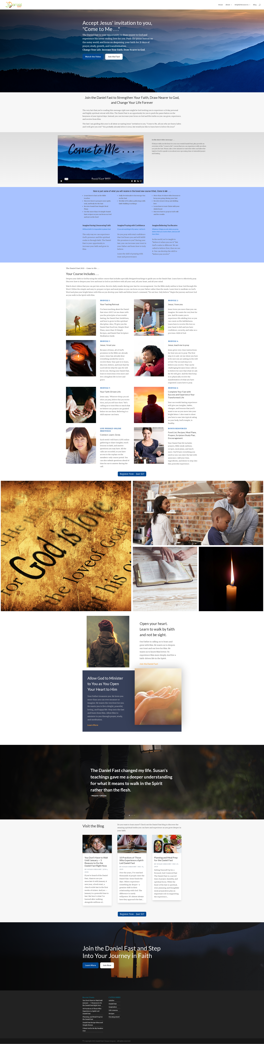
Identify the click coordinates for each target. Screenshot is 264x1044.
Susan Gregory (94, 869)
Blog (255, 5)
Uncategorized (114, 1017)
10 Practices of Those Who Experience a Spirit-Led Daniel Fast (131, 860)
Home (220, 5)
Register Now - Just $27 (132, 474)
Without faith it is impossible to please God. (96, 229)
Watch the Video (93, 56)
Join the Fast (114, 56)
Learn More (92, 725)
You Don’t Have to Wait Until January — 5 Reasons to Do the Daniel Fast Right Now (96, 861)
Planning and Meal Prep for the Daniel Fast (166, 859)
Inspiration (113, 1007)
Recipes (111, 1013)
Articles (111, 1000)
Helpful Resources (241, 5)
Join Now (107, 965)
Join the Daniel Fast (149, 664)
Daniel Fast (113, 1004)
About (228, 5)
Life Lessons (113, 1010)
